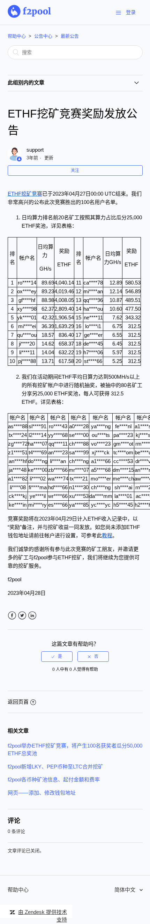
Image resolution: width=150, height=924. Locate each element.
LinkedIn (32, 615)
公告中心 (43, 36)
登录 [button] (131, 12)
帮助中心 (17, 36)
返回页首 (18, 702)
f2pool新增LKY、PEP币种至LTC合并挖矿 (55, 767)
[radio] (57, 656)
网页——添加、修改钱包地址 (42, 793)
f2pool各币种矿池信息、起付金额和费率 (54, 779)
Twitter (22, 615)
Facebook (12, 615)
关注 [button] (75, 170)
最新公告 (70, 36)
